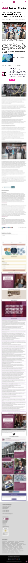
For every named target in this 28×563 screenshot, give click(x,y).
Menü (14, 1)
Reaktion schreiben (13, 20)
